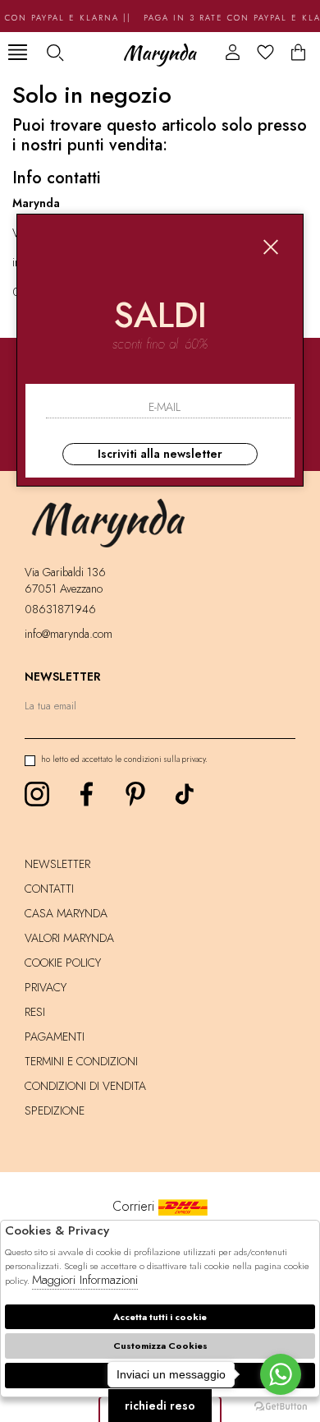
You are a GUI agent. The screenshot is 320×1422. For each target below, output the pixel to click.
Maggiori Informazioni (85, 1280)
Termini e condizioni (81, 1061)
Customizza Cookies (160, 1345)
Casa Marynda (66, 913)
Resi (35, 1012)
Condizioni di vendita (85, 1086)
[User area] (232, 52)
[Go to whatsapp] (280, 1374)
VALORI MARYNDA (69, 938)
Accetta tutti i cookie (160, 1316)
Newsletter (57, 864)
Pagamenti (55, 1036)
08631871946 (60, 609)
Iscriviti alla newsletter (160, 454)
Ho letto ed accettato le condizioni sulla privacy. (124, 759)
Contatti (49, 888)
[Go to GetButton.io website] (280, 1405)
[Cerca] (54, 52)
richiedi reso (160, 1405)
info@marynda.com (68, 634)
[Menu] (17, 52)
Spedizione (55, 1110)
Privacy (45, 987)
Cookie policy (63, 962)
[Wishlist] (265, 52)
